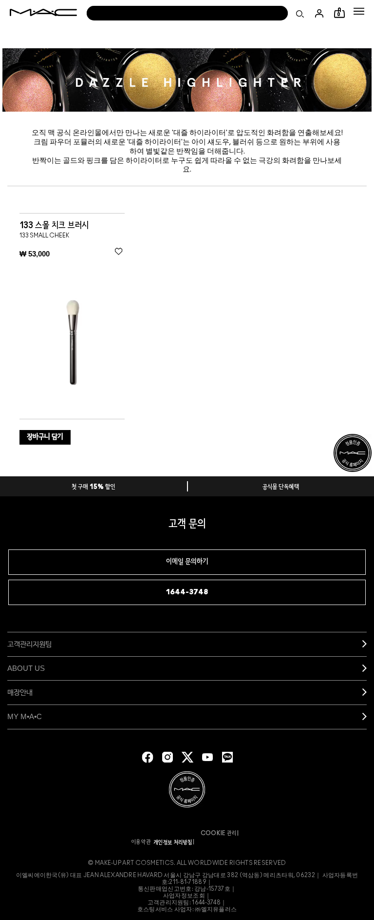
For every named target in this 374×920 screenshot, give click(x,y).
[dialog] (60, 225)
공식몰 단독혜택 (280, 487)
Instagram (167, 757)
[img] (72, 341)
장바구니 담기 (45, 437)
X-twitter (187, 757)
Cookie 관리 (219, 833)
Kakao (227, 757)
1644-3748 (187, 592)
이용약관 (141, 842)
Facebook (147, 757)
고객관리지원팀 (29, 644)
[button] (359, 11)
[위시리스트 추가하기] (118, 251)
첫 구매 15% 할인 (93, 487)
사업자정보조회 (184, 896)
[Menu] (359, 11)
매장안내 (20, 692)
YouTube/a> (207, 757)
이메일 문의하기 (187, 562)
